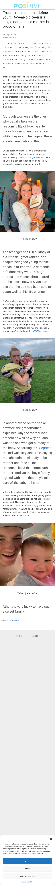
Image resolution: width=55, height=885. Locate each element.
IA (10, 620)
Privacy (29, 882)
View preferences (27, 876)
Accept (27, 861)
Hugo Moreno (11, 35)
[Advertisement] (27, 753)
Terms (23, 882)
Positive (15, 620)
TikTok (37, 331)
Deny (27, 868)
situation (27, 515)
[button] (51, 838)
